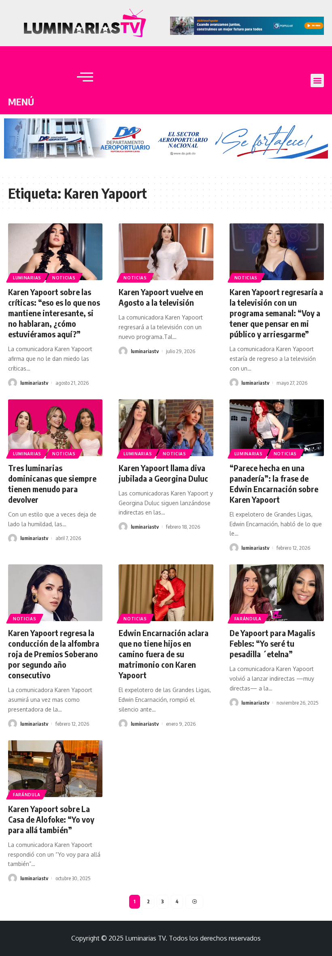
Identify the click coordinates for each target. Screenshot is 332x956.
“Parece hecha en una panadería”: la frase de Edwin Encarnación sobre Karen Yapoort (274, 483)
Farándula (248, 618)
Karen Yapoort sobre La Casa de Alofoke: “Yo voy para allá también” (51, 819)
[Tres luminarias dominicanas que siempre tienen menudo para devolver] (55, 427)
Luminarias (27, 277)
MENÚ (21, 101)
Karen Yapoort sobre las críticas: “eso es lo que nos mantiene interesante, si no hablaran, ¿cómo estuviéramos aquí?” (54, 313)
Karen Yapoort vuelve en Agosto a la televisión (161, 297)
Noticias (64, 277)
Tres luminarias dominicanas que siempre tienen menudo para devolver (52, 483)
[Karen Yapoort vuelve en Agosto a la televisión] (166, 251)
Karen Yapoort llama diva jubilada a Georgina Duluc (163, 473)
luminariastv (34, 382)
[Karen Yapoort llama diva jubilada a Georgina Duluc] (166, 427)
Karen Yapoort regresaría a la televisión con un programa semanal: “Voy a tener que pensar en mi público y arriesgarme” (276, 313)
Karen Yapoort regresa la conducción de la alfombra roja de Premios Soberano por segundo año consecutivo (53, 654)
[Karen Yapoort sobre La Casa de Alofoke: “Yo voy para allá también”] (55, 768)
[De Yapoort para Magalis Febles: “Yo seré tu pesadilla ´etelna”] (277, 592)
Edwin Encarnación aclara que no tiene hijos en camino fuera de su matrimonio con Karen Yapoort (164, 654)
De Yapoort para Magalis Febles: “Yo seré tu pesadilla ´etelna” (272, 643)
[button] (317, 80)
